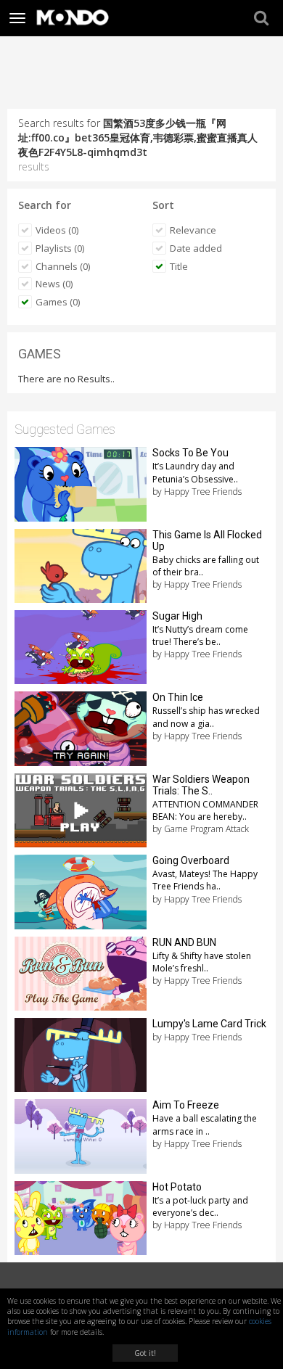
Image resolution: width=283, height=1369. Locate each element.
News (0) (54, 283)
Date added (196, 248)
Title (179, 266)
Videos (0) (57, 230)
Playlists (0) (60, 248)
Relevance (193, 230)
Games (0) (58, 301)
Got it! (145, 1353)
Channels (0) (63, 266)
